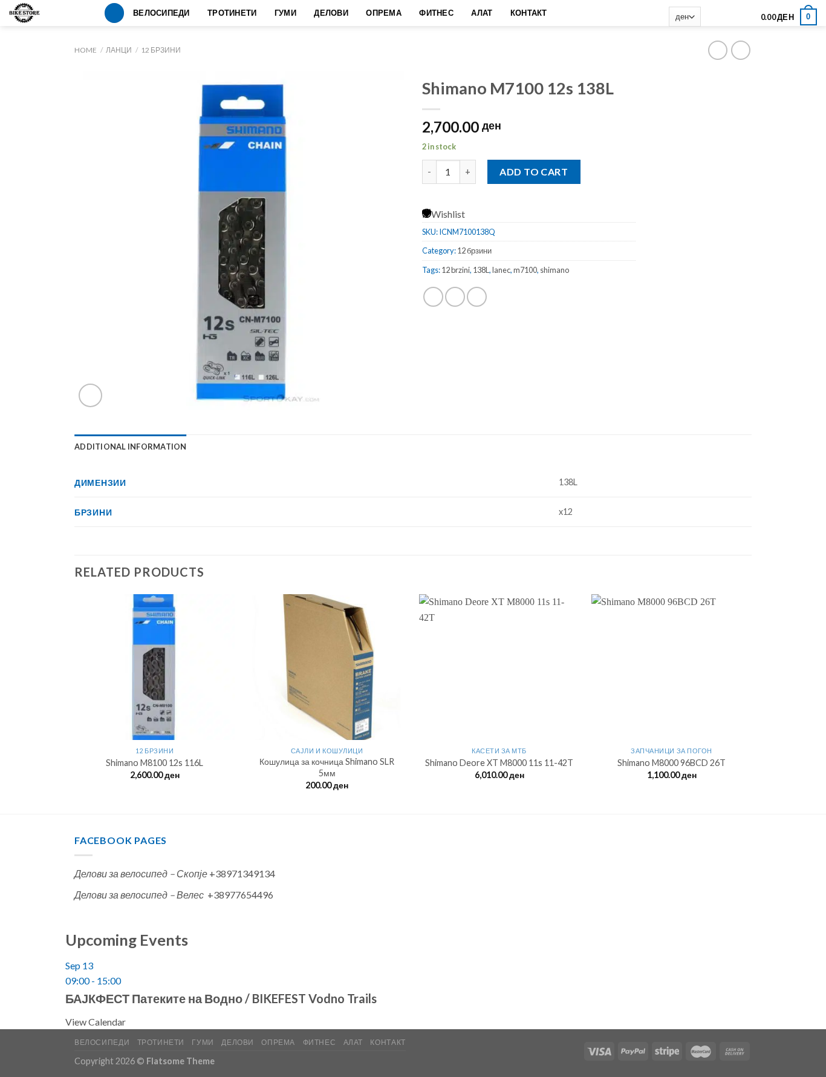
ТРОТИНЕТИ (231, 13)
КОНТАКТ (528, 13)
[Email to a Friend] (477, 297)
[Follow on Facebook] (712, 16)
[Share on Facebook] (433, 297)
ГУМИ (285, 13)
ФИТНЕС (436, 13)
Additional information (130, 446)
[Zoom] (90, 395)
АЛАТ (481, 13)
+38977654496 (240, 894)
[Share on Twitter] (455, 297)
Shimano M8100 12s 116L (154, 763)
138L (481, 270)
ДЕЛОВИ (331, 13)
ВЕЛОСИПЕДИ (161, 13)
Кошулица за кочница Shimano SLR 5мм (326, 767)
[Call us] (744, 16)
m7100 (525, 270)
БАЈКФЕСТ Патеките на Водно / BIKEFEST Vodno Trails (221, 998)
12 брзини (161, 49)
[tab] (130, 446)
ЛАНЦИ (119, 49)
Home (85, 49)
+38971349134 (242, 873)
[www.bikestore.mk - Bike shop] (28, 13)
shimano (554, 270)
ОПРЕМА (384, 13)
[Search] (114, 13)
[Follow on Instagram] (728, 16)
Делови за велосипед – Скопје (140, 873)
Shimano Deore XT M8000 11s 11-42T (499, 763)
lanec (501, 270)
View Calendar (95, 1021)
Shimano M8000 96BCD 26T (671, 763)
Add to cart (533, 171)
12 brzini (455, 270)
